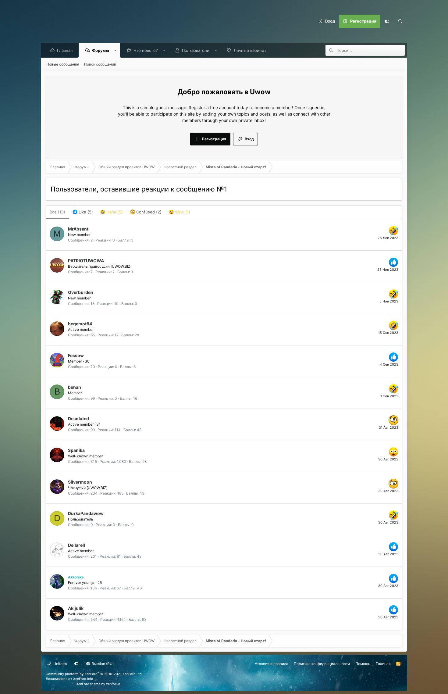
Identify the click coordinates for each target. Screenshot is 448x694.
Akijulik (76, 608)
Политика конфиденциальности (322, 663)
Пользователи (195, 50)
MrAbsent (78, 228)
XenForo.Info (83, 679)
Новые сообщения (62, 64)
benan (74, 387)
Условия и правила (271, 663)
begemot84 (80, 323)
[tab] (83, 212)
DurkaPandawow (86, 513)
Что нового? (145, 50)
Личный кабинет (250, 50)
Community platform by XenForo (94, 674)
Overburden (80, 292)
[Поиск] (400, 21)
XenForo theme (88, 684)
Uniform (59, 663)
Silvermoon (80, 482)
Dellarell (76, 545)
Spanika (76, 450)
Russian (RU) (102, 663)
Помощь (362, 663)
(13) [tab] (57, 211)
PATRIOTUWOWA (86, 260)
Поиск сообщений (100, 64)
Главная (65, 50)
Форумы (100, 50)
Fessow (76, 355)
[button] (115, 50)
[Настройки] (386, 21)
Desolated (78, 418)
